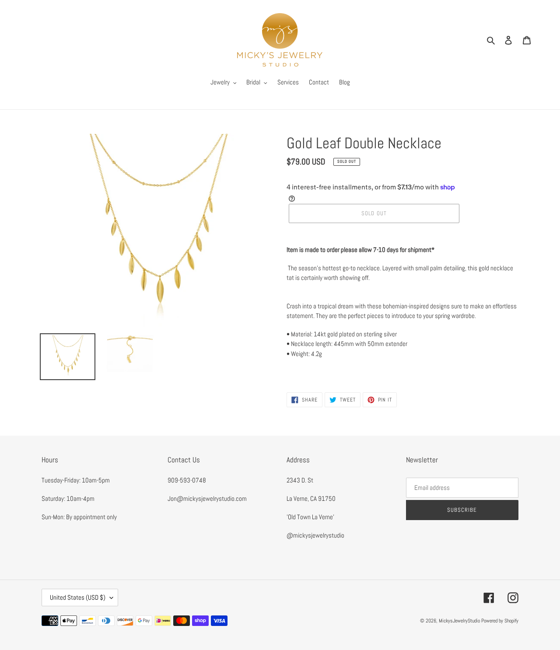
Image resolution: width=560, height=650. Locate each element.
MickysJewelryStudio (459, 620)
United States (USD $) (77, 597)
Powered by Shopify (499, 620)
